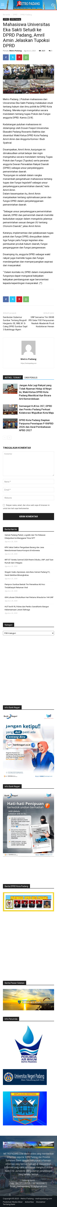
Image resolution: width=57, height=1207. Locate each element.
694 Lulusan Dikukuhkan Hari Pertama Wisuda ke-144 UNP (29, 597)
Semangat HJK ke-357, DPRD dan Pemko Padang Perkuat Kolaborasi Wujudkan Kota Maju (36, 409)
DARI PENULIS (31, 377)
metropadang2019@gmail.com (32, 1186)
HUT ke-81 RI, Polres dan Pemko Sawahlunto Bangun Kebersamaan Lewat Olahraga (27, 608)
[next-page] (9, 438)
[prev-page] (5, 438)
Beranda (6, 14)
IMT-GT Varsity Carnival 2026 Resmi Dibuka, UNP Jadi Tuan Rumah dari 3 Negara (29, 561)
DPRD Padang (26, 14)
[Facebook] (6, 57)
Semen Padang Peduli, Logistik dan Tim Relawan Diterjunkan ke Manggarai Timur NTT (25, 536)
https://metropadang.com (28, 363)
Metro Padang (15, 51)
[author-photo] (28, 355)
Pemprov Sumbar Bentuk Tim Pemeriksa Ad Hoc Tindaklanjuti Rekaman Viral (25, 586)
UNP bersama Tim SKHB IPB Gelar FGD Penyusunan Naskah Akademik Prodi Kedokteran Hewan (41, 322)
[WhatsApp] (26, 57)
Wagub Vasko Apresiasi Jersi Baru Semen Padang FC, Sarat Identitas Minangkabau (27, 573)
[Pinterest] (19, 57)
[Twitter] (12, 57)
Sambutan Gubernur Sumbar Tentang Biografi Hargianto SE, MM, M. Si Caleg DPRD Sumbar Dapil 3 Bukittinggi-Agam (15, 323)
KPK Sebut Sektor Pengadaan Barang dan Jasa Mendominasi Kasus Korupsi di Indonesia (24, 549)
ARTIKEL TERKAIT (13, 377)
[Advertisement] (28, 671)
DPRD (15, 14)
